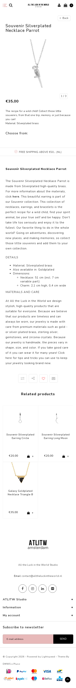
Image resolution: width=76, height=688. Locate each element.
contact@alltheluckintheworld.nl (42, 576)
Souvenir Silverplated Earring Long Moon (56, 436)
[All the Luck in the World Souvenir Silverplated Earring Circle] (20, 418)
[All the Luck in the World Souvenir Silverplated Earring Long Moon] (55, 418)
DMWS (7, 663)
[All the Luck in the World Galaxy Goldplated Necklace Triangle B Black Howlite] (20, 474)
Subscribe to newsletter (23, 627)
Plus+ (16, 663)
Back (65, 18)
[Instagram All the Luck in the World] (32, 588)
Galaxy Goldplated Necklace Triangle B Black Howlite (20, 492)
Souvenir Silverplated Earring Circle (20, 436)
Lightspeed (48, 656)
